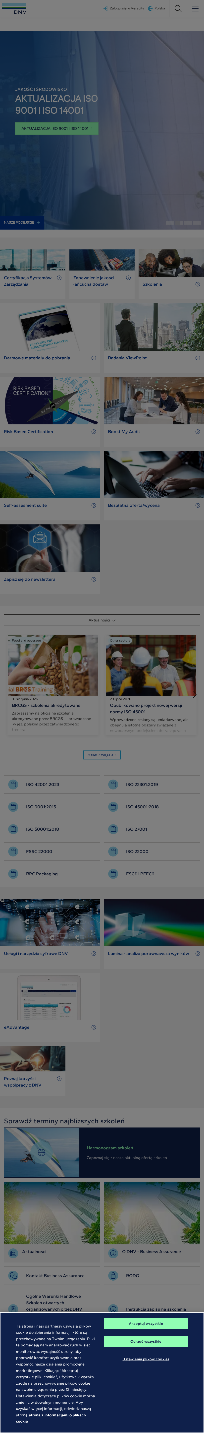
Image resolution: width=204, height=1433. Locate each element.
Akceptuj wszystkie (146, 1323)
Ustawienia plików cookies (145, 1359)
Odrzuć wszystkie (145, 1341)
